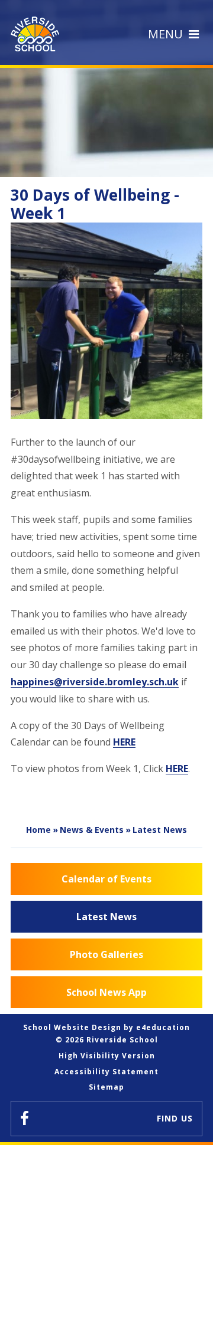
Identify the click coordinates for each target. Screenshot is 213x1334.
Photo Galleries (106, 954)
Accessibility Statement (106, 1072)
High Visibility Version (107, 1056)
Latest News (160, 829)
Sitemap (106, 1087)
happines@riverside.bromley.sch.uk (95, 681)
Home (38, 829)
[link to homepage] (38, 34)
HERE (124, 741)
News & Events (92, 829)
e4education (163, 1027)
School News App (106, 992)
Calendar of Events (106, 878)
